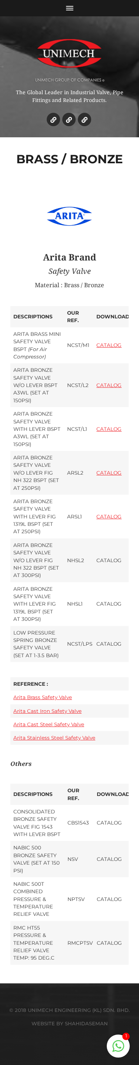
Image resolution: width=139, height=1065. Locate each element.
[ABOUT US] (69, 119)
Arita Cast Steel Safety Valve (48, 724)
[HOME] (53, 119)
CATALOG (109, 345)
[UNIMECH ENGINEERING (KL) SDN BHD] (69, 55)
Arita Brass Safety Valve (42, 697)
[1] (118, 1049)
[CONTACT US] (84, 119)
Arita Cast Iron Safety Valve (47, 711)
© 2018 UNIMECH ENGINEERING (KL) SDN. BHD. (69, 1010)
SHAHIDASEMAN (86, 1023)
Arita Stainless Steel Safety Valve (54, 738)
